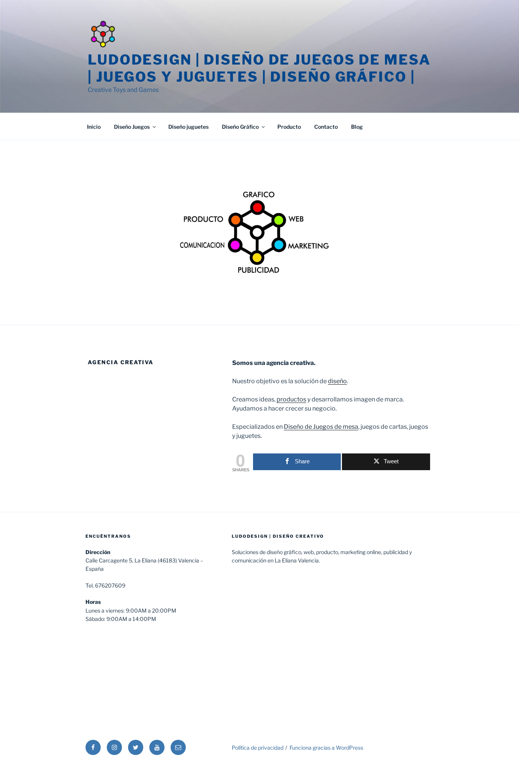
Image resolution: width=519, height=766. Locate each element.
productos (291, 399)
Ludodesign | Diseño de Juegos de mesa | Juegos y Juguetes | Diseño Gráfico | (259, 68)
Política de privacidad (257, 747)
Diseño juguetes (188, 126)
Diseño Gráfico (240, 126)
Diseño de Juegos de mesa (321, 426)
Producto (289, 126)
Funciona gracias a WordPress (326, 747)
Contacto (326, 126)
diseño (337, 381)
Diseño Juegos (132, 126)
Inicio (94, 126)
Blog (357, 126)
